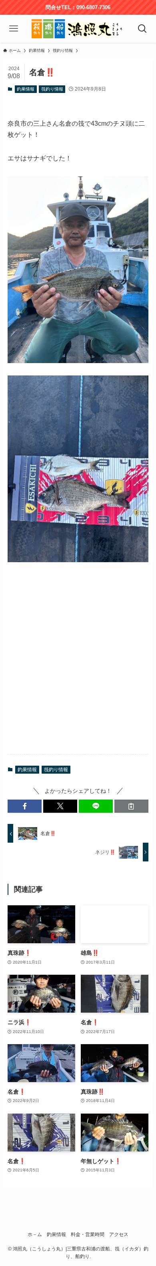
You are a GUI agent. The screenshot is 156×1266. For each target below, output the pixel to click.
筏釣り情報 (52, 89)
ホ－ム (35, 1234)
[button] (25, 806)
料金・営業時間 (87, 1234)
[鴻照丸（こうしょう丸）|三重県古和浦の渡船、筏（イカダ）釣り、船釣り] (78, 29)
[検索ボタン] (142, 29)
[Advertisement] (78, 665)
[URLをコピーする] (131, 806)
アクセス (118, 1234)
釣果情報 (25, 89)
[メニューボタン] (13, 29)
